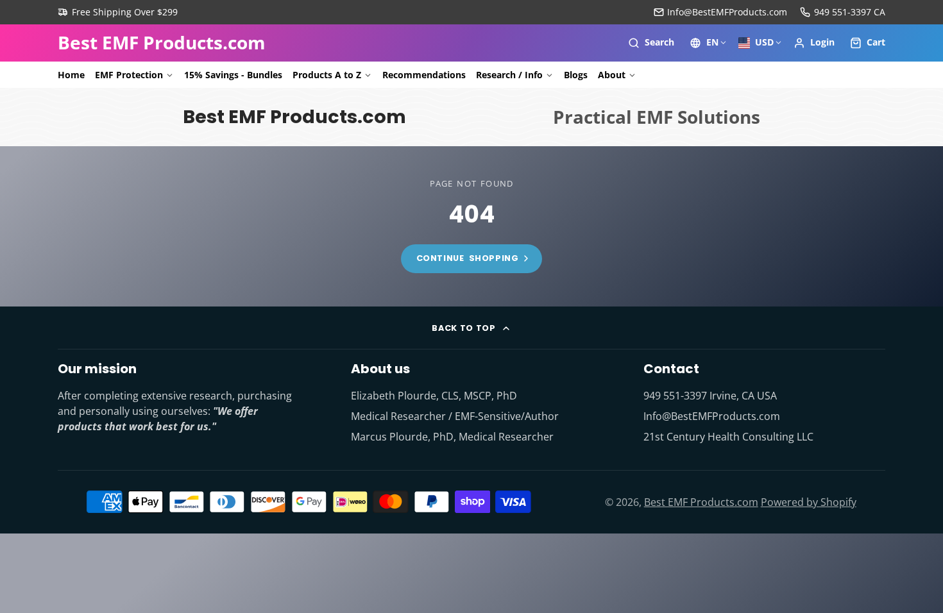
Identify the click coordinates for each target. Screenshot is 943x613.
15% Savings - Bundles (233, 75)
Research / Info (509, 75)
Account (814, 43)
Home (71, 75)
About (611, 75)
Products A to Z (327, 75)
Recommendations (424, 75)
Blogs (576, 75)
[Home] (162, 43)
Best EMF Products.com (701, 502)
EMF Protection (129, 75)
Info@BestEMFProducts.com (727, 12)
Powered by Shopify (808, 502)
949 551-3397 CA (849, 12)
